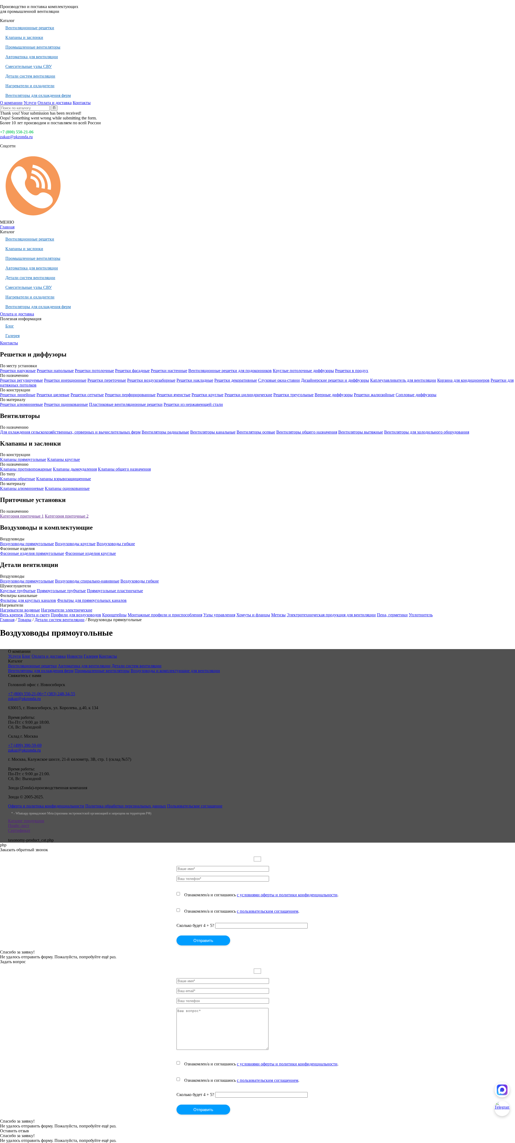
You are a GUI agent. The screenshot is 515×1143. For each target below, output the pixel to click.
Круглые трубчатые (18, 590)
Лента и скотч (37, 615)
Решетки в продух (351, 370)
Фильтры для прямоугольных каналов (92, 600)
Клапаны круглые (63, 459)
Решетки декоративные (235, 380)
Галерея (12, 335)
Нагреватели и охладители (29, 85)
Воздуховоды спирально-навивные (87, 581)
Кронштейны (114, 615)
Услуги (30, 102)
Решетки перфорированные (130, 394)
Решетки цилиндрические (248, 394)
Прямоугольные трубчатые (61, 590)
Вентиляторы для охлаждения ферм (38, 95)
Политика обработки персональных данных (125, 806)
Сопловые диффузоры (416, 394)
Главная (7, 227)
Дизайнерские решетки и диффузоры (335, 380)
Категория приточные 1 (22, 516)
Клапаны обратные (17, 478)
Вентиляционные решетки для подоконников (230, 370)
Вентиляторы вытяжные (360, 432)
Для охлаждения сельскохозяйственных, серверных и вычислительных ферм (70, 432)
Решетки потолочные (94, 370)
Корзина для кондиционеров (463, 380)
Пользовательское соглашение (194, 806)
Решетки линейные (17, 394)
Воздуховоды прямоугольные (27, 543)
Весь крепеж (11, 615)
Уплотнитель (421, 615)
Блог (9, 326)
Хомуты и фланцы (253, 615)
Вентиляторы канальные (213, 432)
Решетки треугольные (293, 394)
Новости (75, 656)
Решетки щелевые (52, 394)
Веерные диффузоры (334, 394)
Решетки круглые (207, 394)
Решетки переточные (106, 380)
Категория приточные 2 (67, 516)
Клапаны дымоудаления (75, 469)
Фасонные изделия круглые (90, 553)
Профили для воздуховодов (76, 615)
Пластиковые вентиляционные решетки (126, 404)
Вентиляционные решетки (29, 28)
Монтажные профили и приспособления (165, 615)
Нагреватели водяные (20, 610)
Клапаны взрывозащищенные (63, 478)
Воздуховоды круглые (75, 543)
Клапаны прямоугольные (23, 459)
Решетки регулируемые (21, 380)
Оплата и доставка (55, 102)
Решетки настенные (169, 370)
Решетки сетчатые (87, 394)
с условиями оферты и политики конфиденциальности (287, 895)
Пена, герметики (392, 615)
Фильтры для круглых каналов (28, 600)
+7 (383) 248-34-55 (58, 693)
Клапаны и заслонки (24, 37)
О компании (11, 102)
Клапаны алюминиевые (22, 488)
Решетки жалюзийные (374, 394)
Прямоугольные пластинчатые (115, 590)
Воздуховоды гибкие (116, 543)
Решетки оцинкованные (66, 404)
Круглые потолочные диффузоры (303, 370)
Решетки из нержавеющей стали (193, 404)
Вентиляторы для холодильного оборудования (426, 432)
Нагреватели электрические (66, 610)
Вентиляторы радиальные (165, 432)
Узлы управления (219, 615)
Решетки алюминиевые (21, 404)
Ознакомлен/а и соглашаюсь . (261, 895)
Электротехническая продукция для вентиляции (331, 615)
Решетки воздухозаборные (151, 380)
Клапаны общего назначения (124, 469)
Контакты (82, 102)
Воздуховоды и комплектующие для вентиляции (175, 670)
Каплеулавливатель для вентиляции (403, 380)
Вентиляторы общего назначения (306, 432)
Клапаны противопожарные (26, 469)
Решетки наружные (18, 370)
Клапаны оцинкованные (67, 488)
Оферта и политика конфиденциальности (46, 806)
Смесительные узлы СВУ (28, 66)
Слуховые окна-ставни (279, 380)
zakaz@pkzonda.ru (16, 136)
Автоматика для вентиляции (31, 56)
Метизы (278, 615)
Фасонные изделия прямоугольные (32, 553)
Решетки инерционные (65, 380)
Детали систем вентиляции (30, 76)
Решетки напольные (55, 370)
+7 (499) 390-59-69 (25, 745)
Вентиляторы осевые (256, 432)
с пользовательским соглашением (267, 911)
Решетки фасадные (132, 370)
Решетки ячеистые (173, 394)
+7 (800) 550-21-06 (17, 132)
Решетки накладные (194, 380)
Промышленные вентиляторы (32, 47)
